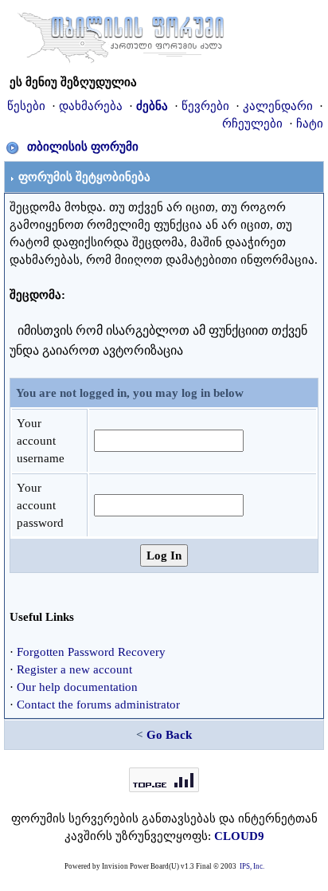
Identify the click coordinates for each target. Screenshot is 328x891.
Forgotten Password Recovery (91, 652)
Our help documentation (77, 687)
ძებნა (152, 106)
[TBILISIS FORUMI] (121, 34)
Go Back (169, 734)
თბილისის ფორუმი (83, 146)
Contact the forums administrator (98, 704)
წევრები (205, 106)
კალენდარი (278, 106)
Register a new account (74, 669)
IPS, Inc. (252, 866)
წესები (26, 106)
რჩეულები (252, 123)
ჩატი (309, 123)
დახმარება (91, 106)
